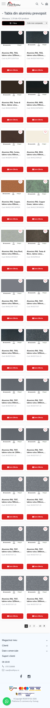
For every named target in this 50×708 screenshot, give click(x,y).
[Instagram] (29, 676)
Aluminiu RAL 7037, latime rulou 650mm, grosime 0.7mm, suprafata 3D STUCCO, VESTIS (36, 501)
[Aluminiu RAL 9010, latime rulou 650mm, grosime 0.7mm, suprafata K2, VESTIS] (37, 138)
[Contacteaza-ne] (42, 4)
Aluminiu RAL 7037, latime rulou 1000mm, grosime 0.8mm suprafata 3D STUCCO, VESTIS (37, 550)
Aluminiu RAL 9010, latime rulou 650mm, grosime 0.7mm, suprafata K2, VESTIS (36, 153)
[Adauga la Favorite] (20, 32)
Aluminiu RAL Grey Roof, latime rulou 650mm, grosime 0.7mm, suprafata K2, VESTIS (12, 252)
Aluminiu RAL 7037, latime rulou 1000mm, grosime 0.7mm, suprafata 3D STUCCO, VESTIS (36, 600)
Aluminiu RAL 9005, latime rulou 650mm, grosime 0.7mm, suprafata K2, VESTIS (36, 104)
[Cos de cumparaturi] (46, 4)
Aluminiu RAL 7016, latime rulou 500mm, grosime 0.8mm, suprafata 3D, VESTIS (10, 352)
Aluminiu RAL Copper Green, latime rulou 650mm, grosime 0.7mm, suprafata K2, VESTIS (37, 203)
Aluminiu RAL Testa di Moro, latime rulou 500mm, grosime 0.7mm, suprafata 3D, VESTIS (37, 252)
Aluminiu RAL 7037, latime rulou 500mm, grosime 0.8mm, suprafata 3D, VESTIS (36, 451)
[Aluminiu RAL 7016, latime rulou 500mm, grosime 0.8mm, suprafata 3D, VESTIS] (12, 336)
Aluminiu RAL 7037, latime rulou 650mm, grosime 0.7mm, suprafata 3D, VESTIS (10, 401)
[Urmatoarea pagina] (44, 626)
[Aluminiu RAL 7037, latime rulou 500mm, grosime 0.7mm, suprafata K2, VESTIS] (12, 286)
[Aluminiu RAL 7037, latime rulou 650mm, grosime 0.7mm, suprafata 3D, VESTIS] (12, 386)
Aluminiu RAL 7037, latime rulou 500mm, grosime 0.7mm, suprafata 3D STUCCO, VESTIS (11, 501)
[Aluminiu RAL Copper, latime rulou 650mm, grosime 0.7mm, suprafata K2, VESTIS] (12, 187)
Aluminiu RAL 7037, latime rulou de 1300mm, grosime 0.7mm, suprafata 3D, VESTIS (12, 451)
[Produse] (3, 4)
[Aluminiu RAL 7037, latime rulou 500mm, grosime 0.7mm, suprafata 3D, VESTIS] (37, 286)
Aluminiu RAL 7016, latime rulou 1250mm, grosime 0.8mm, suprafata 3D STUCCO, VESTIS (36, 352)
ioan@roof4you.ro (12, 670)
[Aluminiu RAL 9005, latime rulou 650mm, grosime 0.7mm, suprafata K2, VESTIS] (37, 88)
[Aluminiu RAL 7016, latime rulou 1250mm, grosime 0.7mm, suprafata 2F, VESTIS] (12, 38)
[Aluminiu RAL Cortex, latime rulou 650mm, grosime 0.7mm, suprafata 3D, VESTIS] (12, 138)
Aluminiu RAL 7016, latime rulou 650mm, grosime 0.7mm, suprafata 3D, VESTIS (36, 54)
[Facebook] (21, 676)
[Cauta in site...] (37, 4)
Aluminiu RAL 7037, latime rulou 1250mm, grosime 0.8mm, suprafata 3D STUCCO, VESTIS (11, 600)
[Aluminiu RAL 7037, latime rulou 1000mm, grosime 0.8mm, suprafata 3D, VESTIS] (37, 386)
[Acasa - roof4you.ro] (13, 4)
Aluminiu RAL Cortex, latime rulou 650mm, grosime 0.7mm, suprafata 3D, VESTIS (11, 153)
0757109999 (10, 667)
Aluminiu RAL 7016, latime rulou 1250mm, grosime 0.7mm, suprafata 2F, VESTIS (11, 54)
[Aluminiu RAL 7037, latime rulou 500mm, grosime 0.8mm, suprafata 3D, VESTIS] (37, 435)
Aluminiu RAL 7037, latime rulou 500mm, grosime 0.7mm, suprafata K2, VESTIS (10, 302)
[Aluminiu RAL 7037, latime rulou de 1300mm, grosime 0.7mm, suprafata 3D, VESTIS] (12, 435)
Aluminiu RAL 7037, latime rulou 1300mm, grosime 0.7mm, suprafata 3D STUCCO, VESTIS (11, 550)
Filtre (14, 23)
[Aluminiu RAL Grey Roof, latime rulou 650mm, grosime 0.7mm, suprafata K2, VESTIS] (12, 237)
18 (40, 626)
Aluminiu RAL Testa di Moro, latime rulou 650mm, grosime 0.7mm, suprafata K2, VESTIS (12, 104)
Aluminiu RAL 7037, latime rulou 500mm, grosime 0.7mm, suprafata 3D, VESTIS (36, 302)
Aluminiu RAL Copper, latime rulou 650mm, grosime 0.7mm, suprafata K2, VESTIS (11, 203)
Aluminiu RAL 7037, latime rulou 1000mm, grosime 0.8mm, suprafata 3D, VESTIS (36, 401)
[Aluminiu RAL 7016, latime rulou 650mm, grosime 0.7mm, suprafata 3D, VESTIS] (37, 38)
